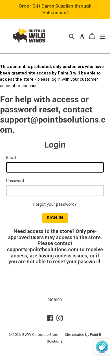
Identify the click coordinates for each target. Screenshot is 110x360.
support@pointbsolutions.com (42, 249)
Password (15, 180)
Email (11, 157)
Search (55, 299)
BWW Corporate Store (40, 334)
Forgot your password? (55, 204)
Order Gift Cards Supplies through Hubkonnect (55, 9)
